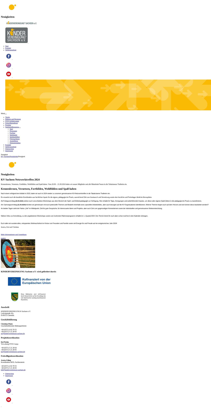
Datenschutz (9, 149)
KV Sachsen (5, 156)
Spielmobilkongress (12, 127)
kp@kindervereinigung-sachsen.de (13, 352)
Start (6, 46)
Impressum (9, 151)
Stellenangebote (10, 50)
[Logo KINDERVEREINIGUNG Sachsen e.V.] (16, 42)
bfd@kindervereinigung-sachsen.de (13, 370)
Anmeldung (14, 141)
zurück (3, 238)
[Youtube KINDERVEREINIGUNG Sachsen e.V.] (8, 77)
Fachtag (12, 133)
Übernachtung (15, 139)
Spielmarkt (13, 135)
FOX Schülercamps (12, 121)
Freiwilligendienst (11, 123)
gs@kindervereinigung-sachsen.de (13, 333)
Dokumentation (15, 143)
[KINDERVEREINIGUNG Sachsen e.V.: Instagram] (8, 68)
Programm (13, 131)
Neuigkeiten (14, 156)
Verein (7, 117)
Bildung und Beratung (13, 119)
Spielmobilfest (15, 137)
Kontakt (8, 48)
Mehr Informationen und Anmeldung (13, 234)
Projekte (8, 125)
